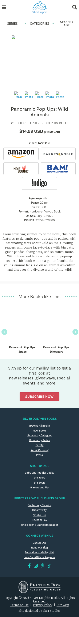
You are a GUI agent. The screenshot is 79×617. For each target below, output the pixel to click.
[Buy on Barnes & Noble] (58, 154)
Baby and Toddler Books (39, 473)
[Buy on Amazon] (20, 154)
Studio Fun (39, 515)
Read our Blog (39, 547)
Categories (39, 23)
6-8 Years (39, 482)
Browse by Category (39, 435)
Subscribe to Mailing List (39, 552)
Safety (40, 445)
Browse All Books (39, 425)
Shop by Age (66, 23)
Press (39, 455)
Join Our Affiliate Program (39, 557)
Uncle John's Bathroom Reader (39, 525)
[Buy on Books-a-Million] (58, 168)
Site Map (63, 605)
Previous (4, 331)
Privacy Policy (42, 605)
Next (75, 331)
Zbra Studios (51, 611)
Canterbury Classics (39, 505)
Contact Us (39, 542)
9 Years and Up (39, 487)
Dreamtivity (39, 510)
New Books (39, 430)
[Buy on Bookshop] (20, 168)
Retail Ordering (39, 450)
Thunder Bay (39, 520)
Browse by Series (39, 440)
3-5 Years (39, 477)
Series (12, 23)
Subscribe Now (39, 397)
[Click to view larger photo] (39, 61)
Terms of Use (19, 605)
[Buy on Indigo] (39, 183)
